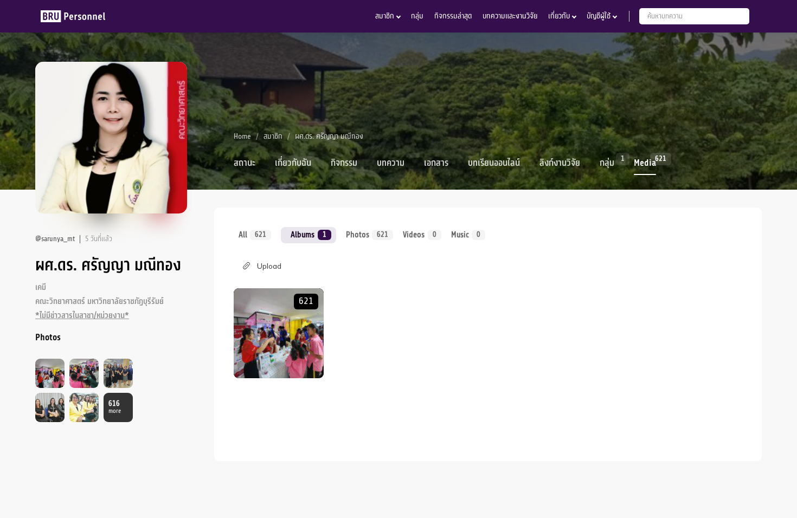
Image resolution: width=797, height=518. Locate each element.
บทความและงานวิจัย (510, 16)
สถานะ (244, 163)
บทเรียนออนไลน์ (494, 163)
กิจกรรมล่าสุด (453, 16)
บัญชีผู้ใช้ (598, 16)
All (252, 235)
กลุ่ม (417, 16)
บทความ (390, 163)
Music (465, 235)
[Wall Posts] (279, 333)
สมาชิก (384, 16)
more (114, 407)
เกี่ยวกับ (559, 16)
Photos (367, 235)
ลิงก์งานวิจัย (559, 163)
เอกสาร (436, 163)
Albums (308, 235)
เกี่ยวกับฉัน (293, 163)
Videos (419, 235)
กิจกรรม (344, 163)
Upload (269, 265)
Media (645, 162)
